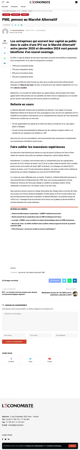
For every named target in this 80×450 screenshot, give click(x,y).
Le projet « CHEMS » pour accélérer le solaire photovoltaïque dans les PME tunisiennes (43, 220)
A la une (6, 14)
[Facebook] (11, 360)
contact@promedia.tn (15, 425)
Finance (25, 14)
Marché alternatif (35, 272)
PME (43, 272)
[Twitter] (30, 360)
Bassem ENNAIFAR (18, 30)
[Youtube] (49, 360)
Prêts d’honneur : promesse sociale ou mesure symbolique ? (34, 229)
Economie (15, 14)
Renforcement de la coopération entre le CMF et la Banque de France (36, 217)
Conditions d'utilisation (54, 446)
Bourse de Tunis (27, 85)
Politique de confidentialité (34, 446)
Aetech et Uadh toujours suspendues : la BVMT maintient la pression (36, 213)
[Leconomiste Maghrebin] (40, 2)
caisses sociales (20, 88)
